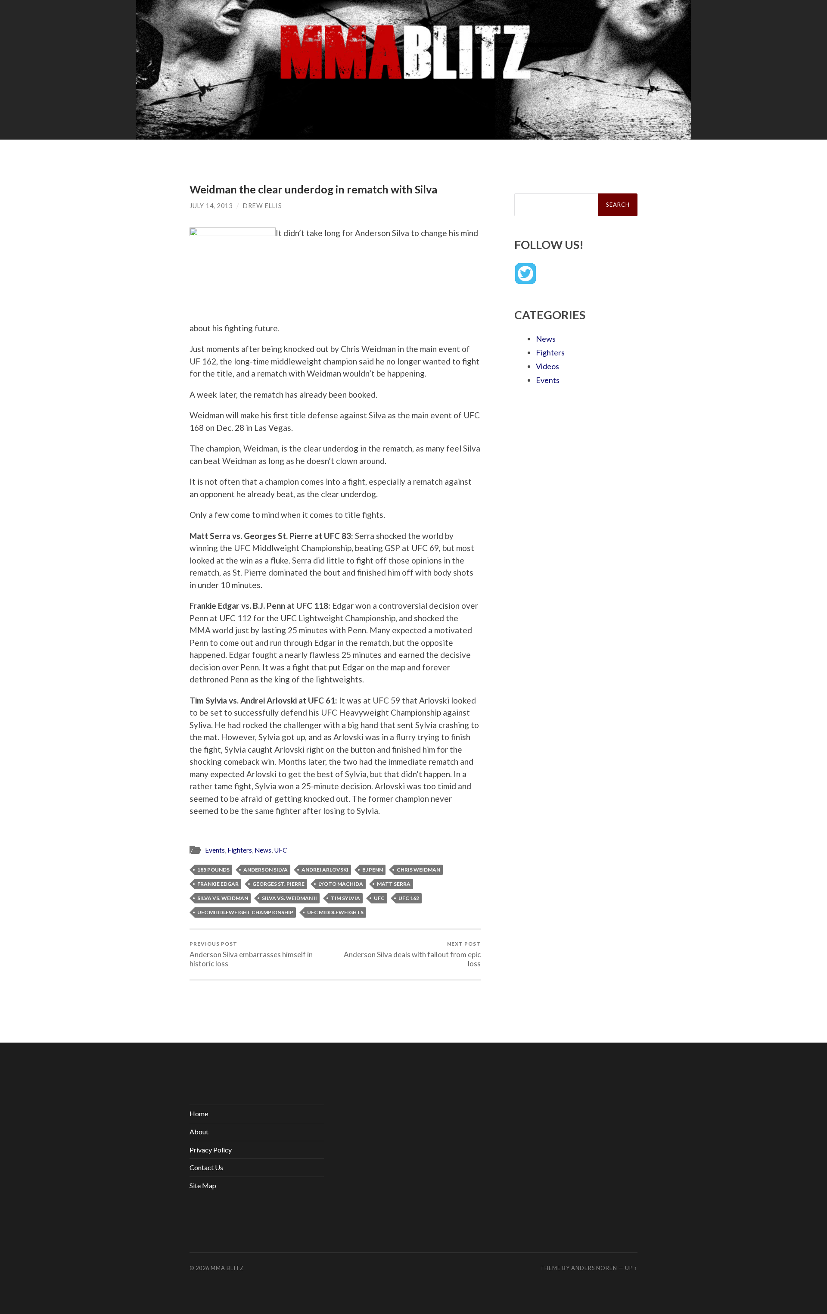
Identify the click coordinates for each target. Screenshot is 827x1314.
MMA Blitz (227, 1267)
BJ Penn (372, 869)
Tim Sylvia (345, 898)
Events (215, 850)
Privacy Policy (211, 1150)
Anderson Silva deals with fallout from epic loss (412, 954)
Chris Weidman (418, 869)
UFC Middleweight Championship (245, 912)
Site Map (203, 1185)
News (263, 850)
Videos (547, 366)
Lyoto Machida (340, 884)
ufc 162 (408, 898)
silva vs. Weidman (222, 898)
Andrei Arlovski (325, 869)
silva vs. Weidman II (289, 898)
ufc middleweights (335, 912)
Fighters (239, 850)
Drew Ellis (262, 205)
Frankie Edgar (218, 884)
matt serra (393, 884)
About (199, 1131)
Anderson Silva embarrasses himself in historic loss (251, 954)
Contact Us (206, 1167)
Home (199, 1113)
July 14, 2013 (211, 205)
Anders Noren (594, 1267)
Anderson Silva (265, 869)
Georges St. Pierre (278, 884)
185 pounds (213, 869)
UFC (280, 850)
